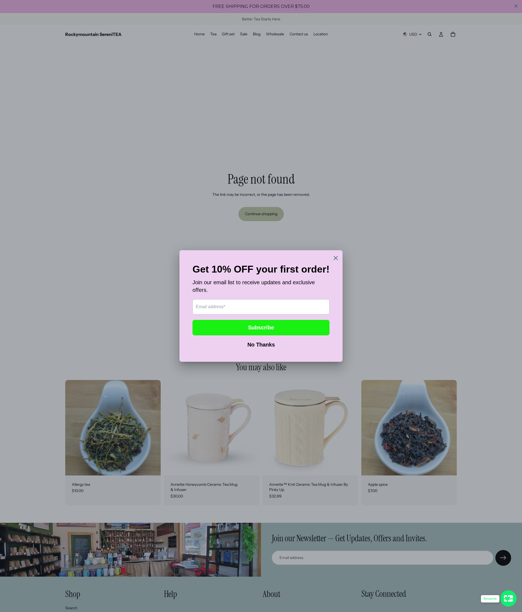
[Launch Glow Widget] (508, 598)
